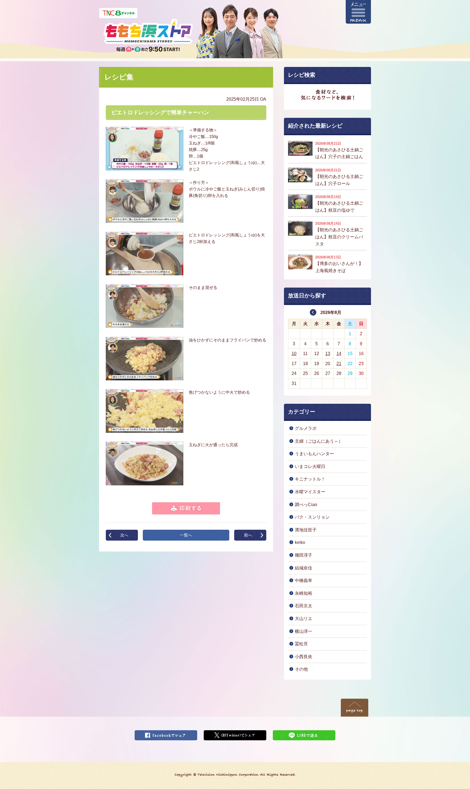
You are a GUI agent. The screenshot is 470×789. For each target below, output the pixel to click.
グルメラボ (306, 428)
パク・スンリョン (312, 517)
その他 (301, 669)
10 (294, 353)
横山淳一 (303, 631)
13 (327, 353)
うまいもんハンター (314, 453)
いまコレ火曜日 (310, 466)
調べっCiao (306, 504)
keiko (300, 542)
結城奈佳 (303, 568)
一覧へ (186, 535)
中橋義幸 (303, 580)
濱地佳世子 (306, 530)
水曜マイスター (310, 491)
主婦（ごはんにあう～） (319, 441)
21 (338, 363)
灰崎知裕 (303, 593)
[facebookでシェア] (166, 733)
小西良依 (303, 656)
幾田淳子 (303, 555)
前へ (248, 535)
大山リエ (303, 618)
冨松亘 (301, 644)
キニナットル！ (310, 479)
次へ (124, 535)
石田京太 (303, 605)
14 (338, 353)
